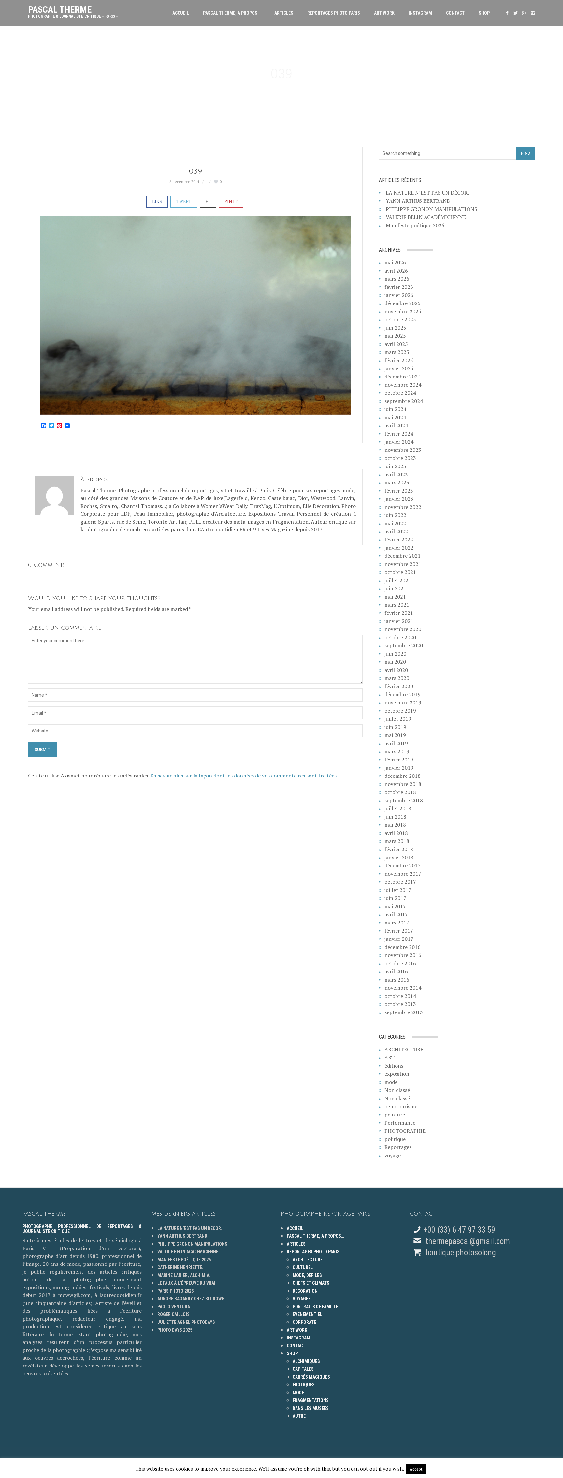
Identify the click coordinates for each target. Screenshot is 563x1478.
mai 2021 (395, 596)
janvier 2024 (398, 441)
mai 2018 (395, 824)
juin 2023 (395, 466)
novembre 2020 (402, 629)
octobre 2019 (400, 710)
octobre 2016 (400, 963)
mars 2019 (396, 751)
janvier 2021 (398, 621)
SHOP (484, 13)
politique (395, 1139)
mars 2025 (396, 352)
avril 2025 (396, 343)
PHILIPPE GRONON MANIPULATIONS (431, 209)
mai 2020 (395, 661)
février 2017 (398, 930)
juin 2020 (395, 653)
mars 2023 (396, 482)
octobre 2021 (400, 572)
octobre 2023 (400, 458)
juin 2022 (395, 515)
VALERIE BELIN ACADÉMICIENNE (426, 217)
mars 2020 (396, 678)
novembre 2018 (402, 784)
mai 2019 (395, 735)
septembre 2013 (403, 1012)
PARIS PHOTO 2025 (175, 1290)
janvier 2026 (398, 295)
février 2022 (398, 539)
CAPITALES (303, 1369)
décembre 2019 (402, 694)
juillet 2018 (397, 808)
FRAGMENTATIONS (311, 1400)
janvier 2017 (398, 938)
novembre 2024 (402, 384)
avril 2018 (396, 832)
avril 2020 (396, 669)
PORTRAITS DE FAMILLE (315, 1306)
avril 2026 (396, 270)
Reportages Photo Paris (333, 13)
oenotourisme (400, 1106)
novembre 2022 (402, 506)
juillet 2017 (397, 890)
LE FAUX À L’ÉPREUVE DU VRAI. (187, 1283)
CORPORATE (304, 1322)
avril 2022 (396, 531)
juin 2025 (395, 327)
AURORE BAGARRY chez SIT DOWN (191, 1298)
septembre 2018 (403, 800)
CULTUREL (303, 1267)
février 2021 (398, 612)
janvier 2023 (398, 498)
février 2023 (398, 490)
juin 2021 (395, 588)
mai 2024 (395, 417)
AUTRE (299, 1416)
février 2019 (398, 759)
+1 (208, 201)
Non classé (397, 1090)
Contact (455, 13)
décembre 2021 (402, 555)
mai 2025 (395, 335)
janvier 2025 (398, 368)
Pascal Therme (73, 10)
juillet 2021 (397, 580)
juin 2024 (395, 409)
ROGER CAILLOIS (173, 1314)
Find (525, 153)
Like (157, 201)
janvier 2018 (398, 857)
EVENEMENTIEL (307, 1314)
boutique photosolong (460, 1252)
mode (390, 1082)
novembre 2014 (402, 987)
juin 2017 (395, 898)
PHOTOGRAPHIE (405, 1130)
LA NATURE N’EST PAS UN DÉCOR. (427, 192)
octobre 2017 (400, 881)
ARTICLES (283, 13)
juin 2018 (395, 816)
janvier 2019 (398, 767)
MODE (298, 1392)
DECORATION (305, 1290)
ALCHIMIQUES (306, 1361)
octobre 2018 (400, 792)
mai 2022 (395, 523)
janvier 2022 (398, 547)
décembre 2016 (402, 947)
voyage (392, 1155)
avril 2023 (396, 474)
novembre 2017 (402, 873)
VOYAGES (302, 1298)
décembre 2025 (402, 303)
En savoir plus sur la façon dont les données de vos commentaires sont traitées (243, 775)
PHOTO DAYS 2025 (174, 1330)
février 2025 (398, 360)
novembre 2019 (402, 702)
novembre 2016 (402, 955)
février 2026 (398, 286)
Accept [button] (416, 1469)
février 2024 (398, 433)
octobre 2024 (400, 392)
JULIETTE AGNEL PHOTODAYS (186, 1322)
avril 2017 (396, 914)
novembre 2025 (402, 311)
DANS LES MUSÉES (311, 1408)
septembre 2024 (403, 401)
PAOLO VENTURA (173, 1306)
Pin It (231, 201)
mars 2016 (396, 979)
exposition (396, 1073)
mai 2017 (395, 906)
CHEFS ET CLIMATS (311, 1283)
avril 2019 (396, 743)
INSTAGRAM (420, 13)
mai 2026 (395, 262)
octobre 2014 (400, 995)
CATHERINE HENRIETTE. (180, 1267)
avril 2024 (396, 425)
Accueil (180, 13)
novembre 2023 (402, 449)
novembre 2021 (402, 564)
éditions (393, 1065)
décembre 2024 (402, 376)
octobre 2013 (400, 1004)
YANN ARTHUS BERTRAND (418, 200)
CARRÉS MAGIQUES (311, 1377)
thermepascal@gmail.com (468, 1241)
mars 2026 (396, 278)
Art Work (384, 13)
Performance (399, 1122)
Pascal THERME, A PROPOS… (231, 13)
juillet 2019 (397, 718)
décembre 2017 (402, 865)
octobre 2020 (400, 637)
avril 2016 (396, 971)
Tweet (183, 201)
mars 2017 (396, 922)
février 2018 (398, 849)
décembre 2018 (402, 775)
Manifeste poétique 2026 (415, 225)
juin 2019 (395, 727)
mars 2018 (396, 841)
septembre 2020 (403, 645)
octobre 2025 (400, 319)
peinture (394, 1114)
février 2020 (398, 686)
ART (389, 1057)
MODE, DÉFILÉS (307, 1275)
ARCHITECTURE (403, 1049)
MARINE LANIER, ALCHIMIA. (183, 1275)
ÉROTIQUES (304, 1384)
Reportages (397, 1147)
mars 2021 (396, 604)
